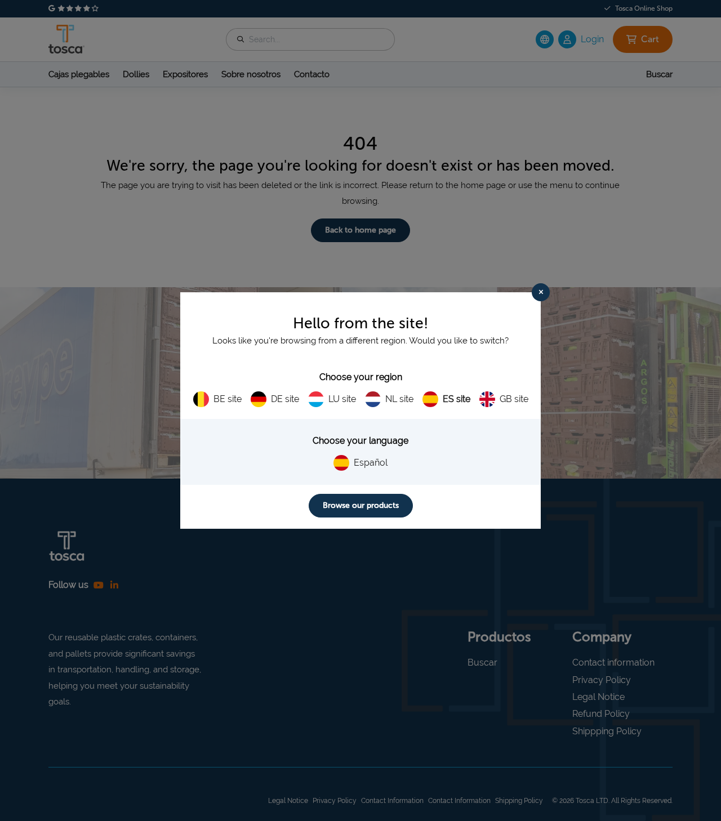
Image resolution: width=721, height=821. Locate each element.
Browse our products (361, 505)
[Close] (541, 292)
